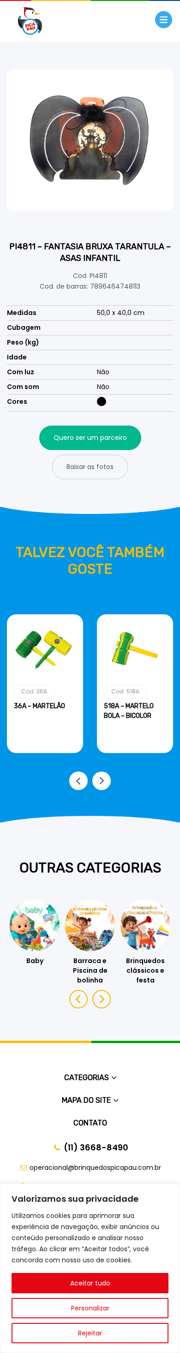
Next (101, 781)
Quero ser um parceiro (90, 437)
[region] (90, 1268)
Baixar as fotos (90, 466)
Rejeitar (90, 1333)
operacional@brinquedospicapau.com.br (95, 1167)
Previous (78, 781)
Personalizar (90, 1308)
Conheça (45, 751)
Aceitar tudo (90, 1283)
